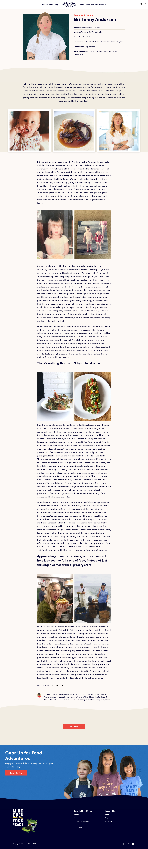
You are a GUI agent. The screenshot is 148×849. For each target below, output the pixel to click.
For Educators (110, 821)
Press (76, 818)
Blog (56, 4)
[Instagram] (128, 843)
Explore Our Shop (16, 773)
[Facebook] (123, 843)
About (82, 4)
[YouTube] (133, 843)
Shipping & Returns (81, 821)
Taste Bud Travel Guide (95, 4)
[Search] (141, 4)
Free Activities (47, 4)
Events (76, 814)
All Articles (74, 727)
